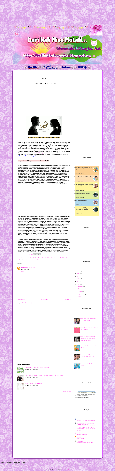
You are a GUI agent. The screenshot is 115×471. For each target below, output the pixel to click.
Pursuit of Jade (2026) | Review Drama (85, 442)
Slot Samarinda (30, 259)
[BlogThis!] (35, 254)
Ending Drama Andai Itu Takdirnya (82, 193)
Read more (81, 173)
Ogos (79, 296)
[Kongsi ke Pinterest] (40, 254)
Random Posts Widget (67, 391)
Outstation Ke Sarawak (82, 434)
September (81, 294)
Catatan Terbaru (21, 299)
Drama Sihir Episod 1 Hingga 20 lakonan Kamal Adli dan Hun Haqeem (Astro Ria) (87, 338)
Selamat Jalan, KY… (81, 438)
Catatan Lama (67, 299)
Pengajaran (20, 259)
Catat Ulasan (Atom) (27, 303)
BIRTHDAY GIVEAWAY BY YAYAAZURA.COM (37, 367)
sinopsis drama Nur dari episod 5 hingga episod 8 (35, 153)
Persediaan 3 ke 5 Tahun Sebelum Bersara (86, 420)
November (81, 288)
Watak (43, 259)
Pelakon (67, 257)
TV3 (40, 259)
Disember (80, 286)
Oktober (80, 291)
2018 (22, 257)
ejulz (22, 267)
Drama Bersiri (26, 257)
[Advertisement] (54, 12)
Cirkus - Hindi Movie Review (80, 200)
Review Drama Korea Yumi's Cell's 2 (82, 177)
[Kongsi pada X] (37, 254)
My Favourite (57, 257)
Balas (22, 271)
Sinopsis (24, 259)
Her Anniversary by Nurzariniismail (33, 383)
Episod (48, 257)
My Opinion (62, 257)
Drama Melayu (38, 257)
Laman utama (44, 299)
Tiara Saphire (80, 441)
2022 (78, 273)
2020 (78, 279)
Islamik (52, 257)
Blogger (69, 469)
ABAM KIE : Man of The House (85, 419)
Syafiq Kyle (36, 259)
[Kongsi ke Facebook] (39, 254)
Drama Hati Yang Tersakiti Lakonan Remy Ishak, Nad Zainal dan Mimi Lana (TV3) (45, 375)
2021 (78, 276)
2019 (78, 281)
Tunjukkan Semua (95, 445)
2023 (78, 271)
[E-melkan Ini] (34, 254)
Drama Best (32, 257)
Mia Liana (79, 433)
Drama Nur (44, 257)
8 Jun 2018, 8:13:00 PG (30, 267)
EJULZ (79, 437)
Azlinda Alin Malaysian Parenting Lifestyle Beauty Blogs (85, 423)
